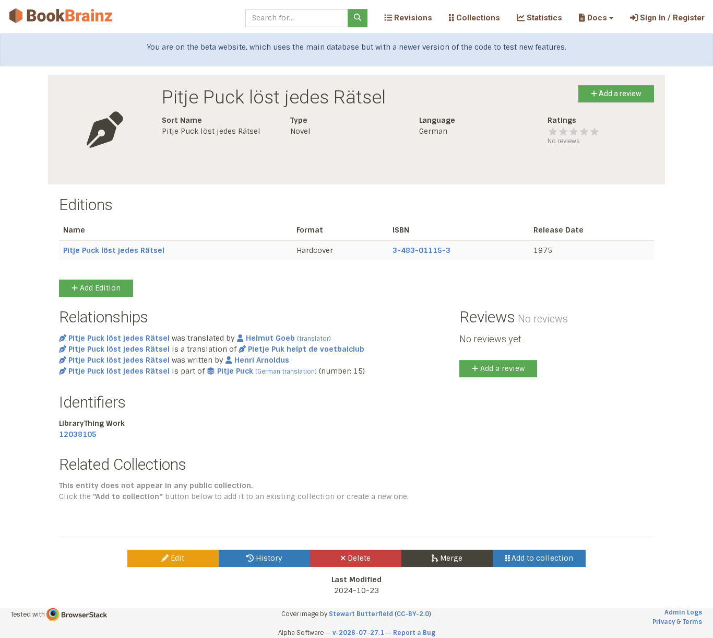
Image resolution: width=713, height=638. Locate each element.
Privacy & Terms (677, 622)
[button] (596, 17)
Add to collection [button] (541, 558)
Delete (358, 558)
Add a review (619, 93)
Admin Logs (683, 612)
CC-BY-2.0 (413, 614)
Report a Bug (414, 633)
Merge (450, 558)
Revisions (412, 17)
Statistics (543, 17)
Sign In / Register (671, 17)
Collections (477, 17)
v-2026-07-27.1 (358, 633)
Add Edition (99, 288)
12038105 (78, 434)
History (268, 558)
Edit (176, 558)
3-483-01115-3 (421, 250)
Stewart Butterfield (361, 614)
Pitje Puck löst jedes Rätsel (113, 250)
